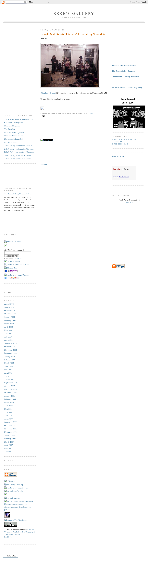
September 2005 (10, 382)
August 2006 (9, 418)
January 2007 (9, 435)
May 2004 (8, 330)
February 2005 (10, 359)
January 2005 (9, 356)
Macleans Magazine (12, 125)
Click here (44, 93)
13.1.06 (90, 113)
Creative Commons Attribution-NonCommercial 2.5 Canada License (19, 532)
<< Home (44, 164)
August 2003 (9, 304)
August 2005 (9, 379)
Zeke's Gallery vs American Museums (19, 152)
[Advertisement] (15, 68)
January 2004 (9, 317)
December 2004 (10, 353)
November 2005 (10, 389)
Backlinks (8, 537)
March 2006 (9, 402)
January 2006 (9, 396)
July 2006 (8, 415)
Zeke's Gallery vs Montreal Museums (18, 145)
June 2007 (8, 451)
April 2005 (8, 366)
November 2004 (10, 350)
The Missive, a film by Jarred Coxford (19, 119)
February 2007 (10, 438)
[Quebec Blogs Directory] (13, 484)
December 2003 (10, 313)
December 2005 (10, 392)
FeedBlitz (18, 258)
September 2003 (10, 307)
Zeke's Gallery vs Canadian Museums (19, 149)
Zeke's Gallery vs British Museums (17, 155)
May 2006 (8, 409)
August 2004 (9, 340)
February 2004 (10, 320)
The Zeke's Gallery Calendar (124, 65)
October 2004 (9, 346)
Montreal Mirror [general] (14, 132)
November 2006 (10, 428)
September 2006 (10, 422)
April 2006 (8, 405)
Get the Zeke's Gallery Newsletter (125, 76)
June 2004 (8, 333)
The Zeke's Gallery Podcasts (123, 71)
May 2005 (8, 369)
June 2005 (8, 373)
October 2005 (9, 386)
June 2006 (8, 412)
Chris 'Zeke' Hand (120, 144)
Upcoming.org (118, 169)
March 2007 (9, 442)
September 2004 (10, 343)
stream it (53, 93)
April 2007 (8, 445)
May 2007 (8, 448)
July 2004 (8, 336)
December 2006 (10, 432)
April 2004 (8, 327)
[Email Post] (42, 116)
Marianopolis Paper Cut (13, 139)
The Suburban (9, 129)
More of (121, 177)
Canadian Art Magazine (13, 122)
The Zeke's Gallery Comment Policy (18, 193)
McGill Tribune (10, 142)
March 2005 (9, 363)
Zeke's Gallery (74, 13)
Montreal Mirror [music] (13, 135)
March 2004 (9, 323)
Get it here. (129, 202)
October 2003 (9, 310)
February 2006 (10, 399)
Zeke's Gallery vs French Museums (17, 158)
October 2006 (9, 425)
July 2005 (8, 376)
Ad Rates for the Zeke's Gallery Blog (127, 87)
